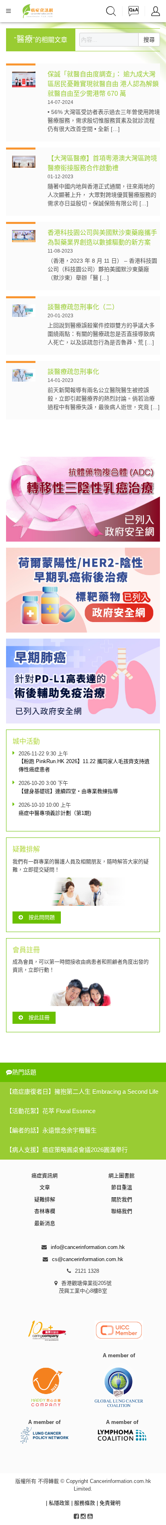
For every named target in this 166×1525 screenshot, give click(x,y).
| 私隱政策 (58, 1503)
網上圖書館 (121, 1176)
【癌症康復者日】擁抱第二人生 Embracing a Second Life (82, 1091)
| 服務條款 (84, 1503)
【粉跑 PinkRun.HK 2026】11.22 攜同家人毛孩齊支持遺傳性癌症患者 (84, 765)
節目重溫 (121, 1187)
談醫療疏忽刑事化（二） (83, 307)
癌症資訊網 (44, 1176)
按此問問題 (42, 917)
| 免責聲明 (108, 1503)
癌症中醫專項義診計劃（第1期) (55, 813)
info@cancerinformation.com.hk (88, 1247)
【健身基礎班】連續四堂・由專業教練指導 (68, 791)
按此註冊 (39, 1018)
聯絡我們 (121, 1211)
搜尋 (149, 39)
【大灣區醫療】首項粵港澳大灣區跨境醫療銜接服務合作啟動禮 (102, 163)
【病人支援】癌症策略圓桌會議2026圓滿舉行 (67, 1149)
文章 (44, 1187)
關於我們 (121, 1199)
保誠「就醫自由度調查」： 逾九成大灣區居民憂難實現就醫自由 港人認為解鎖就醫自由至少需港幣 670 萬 (103, 84)
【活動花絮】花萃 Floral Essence (50, 1110)
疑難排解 (44, 1199)
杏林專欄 (44, 1211)
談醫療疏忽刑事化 (73, 371)
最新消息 (44, 1223)
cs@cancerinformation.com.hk (87, 1259)
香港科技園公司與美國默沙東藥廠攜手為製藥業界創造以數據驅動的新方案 (102, 237)
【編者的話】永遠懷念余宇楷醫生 (51, 1130)
